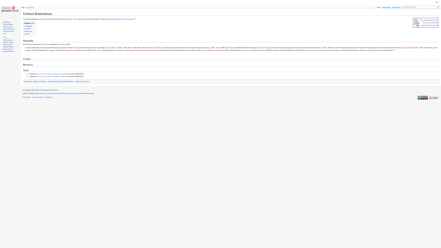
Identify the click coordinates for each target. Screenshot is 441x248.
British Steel (80, 50)
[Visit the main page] (10, 9)
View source (386, 7)
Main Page (6, 22)
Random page (7, 27)
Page (23, 7)
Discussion (30, 7)
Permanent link (8, 49)
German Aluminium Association (213, 50)
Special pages (7, 44)
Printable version (8, 47)
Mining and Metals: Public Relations (61, 81)
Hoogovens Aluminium (409, 48)
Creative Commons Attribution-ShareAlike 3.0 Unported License (59, 93)
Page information (8, 51)
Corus (71, 19)
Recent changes (8, 24)
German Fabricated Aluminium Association (144, 50)
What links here (8, 40)
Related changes (8, 42)
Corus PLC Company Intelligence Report (51, 74)
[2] (394, 49)
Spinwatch (432, 25)
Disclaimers (48, 97)
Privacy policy (27, 97)
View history (396, 7)
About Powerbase (8, 31)
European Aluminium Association (122, 19)
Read (379, 7)
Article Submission (9, 29)
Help (4, 33)
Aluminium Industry (83, 81)
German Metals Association (256, 50)
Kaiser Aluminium (265, 48)
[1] (135, 18)
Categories (28, 81)
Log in (437, 2)
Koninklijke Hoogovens (64, 50)
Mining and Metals (429, 23)
